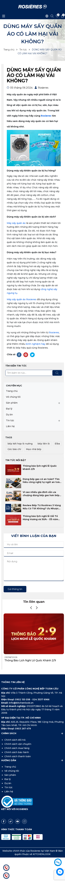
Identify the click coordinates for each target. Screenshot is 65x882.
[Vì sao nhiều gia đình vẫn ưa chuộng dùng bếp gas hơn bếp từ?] (13, 495)
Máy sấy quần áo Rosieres (21, 299)
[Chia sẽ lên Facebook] (19, 354)
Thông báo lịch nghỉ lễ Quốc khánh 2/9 (40, 467)
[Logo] (32, 6)
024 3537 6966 (40, 699)
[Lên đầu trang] (60, 853)
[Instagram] (24, 821)
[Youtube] (17, 821)
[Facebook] (3, 821)
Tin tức (10, 420)
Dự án (9, 414)
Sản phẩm (12, 402)
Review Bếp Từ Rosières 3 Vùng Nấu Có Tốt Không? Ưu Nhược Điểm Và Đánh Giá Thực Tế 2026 (42, 507)
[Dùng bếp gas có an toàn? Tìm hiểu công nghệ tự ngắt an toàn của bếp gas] (13, 482)
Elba (57, 443)
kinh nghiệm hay (35, 343)
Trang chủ (12, 391)
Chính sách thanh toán (17, 756)
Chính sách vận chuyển (17, 744)
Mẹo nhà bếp (33, 449)
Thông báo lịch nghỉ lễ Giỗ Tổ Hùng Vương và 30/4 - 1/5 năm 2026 (40, 518)
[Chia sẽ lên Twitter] (32, 354)
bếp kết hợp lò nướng (20, 443)
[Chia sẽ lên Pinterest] (25, 354)
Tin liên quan (33, 602)
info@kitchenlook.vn (21, 702)
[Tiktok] (10, 821)
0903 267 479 (23, 728)
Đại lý (9, 408)
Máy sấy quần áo (16, 223)
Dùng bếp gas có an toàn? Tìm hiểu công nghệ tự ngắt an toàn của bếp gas (42, 481)
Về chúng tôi (13, 396)
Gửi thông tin (15, 589)
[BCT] (17, 801)
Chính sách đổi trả (14, 739)
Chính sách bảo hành (16, 752)
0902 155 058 (23, 699)
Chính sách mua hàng (16, 748)
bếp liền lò (44, 443)
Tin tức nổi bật (15, 460)
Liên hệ (10, 426)
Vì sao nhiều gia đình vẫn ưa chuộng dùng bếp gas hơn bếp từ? (41, 494)
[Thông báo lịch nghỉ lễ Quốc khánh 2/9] (13, 469)
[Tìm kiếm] (57, 373)
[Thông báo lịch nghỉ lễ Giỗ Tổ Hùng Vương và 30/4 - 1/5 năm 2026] (13, 519)
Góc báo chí (14, 449)
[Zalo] (58, 862)
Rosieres (46, 115)
